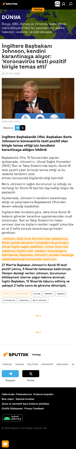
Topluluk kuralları (24, 399)
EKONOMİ (47, 364)
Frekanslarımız (24, 394)
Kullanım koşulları (43, 394)
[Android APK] (13, 418)
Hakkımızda (8, 394)
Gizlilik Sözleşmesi (12, 408)
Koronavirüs (9, 300)
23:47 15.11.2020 (11, 73)
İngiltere (61, 293)
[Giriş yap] (63, 3)
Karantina (24, 300)
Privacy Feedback (34, 408)
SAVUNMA (62, 364)
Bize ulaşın (8, 399)
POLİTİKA (32, 364)
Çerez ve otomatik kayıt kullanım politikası (25, 403)
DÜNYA (6, 293)
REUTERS (8, 121)
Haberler (48, 293)
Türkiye (7, 364)
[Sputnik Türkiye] (10, 5)
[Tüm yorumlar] (5, 443)
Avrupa (36, 293)
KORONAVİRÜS (22, 293)
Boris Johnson (40, 300)
